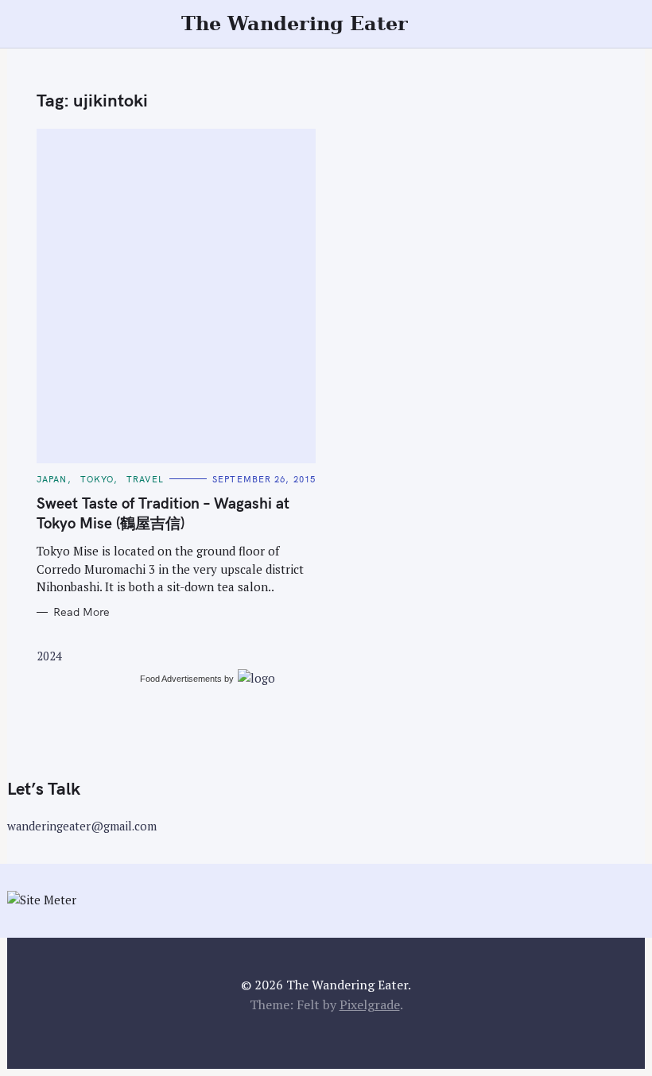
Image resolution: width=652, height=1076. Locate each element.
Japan (52, 479)
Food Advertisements (181, 678)
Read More (81, 612)
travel (145, 479)
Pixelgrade (370, 1004)
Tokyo (97, 479)
